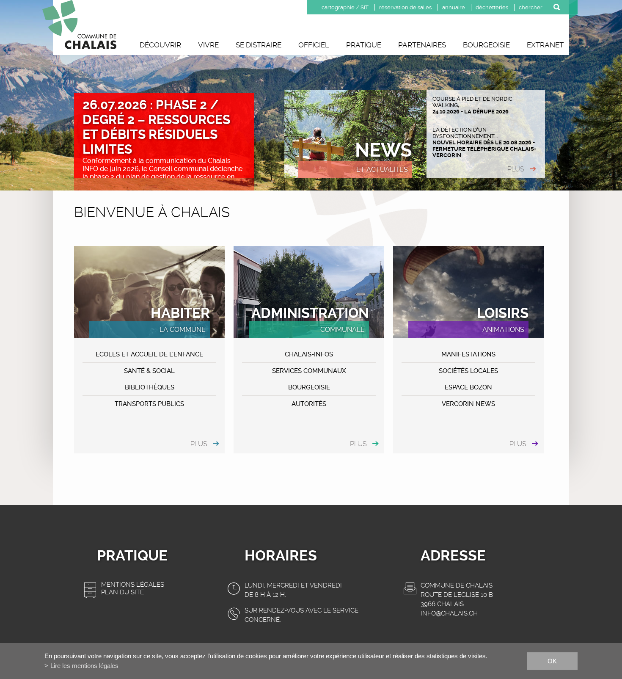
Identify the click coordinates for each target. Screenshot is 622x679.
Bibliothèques (149, 387)
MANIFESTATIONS (468, 354)
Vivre (208, 45)
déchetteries (492, 7)
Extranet (545, 45)
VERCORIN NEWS (468, 404)
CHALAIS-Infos (309, 354)
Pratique (363, 45)
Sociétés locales (468, 371)
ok (552, 660)
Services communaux (309, 371)
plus (515, 169)
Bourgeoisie (486, 45)
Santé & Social (149, 371)
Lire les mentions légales (84, 665)
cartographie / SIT (345, 7)
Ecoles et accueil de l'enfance (149, 354)
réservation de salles (405, 7)
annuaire (453, 7)
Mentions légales (132, 584)
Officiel (313, 45)
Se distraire (258, 45)
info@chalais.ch (449, 613)
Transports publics (149, 404)
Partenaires (422, 45)
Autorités (309, 404)
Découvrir (160, 45)
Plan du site (122, 592)
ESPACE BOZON (468, 387)
